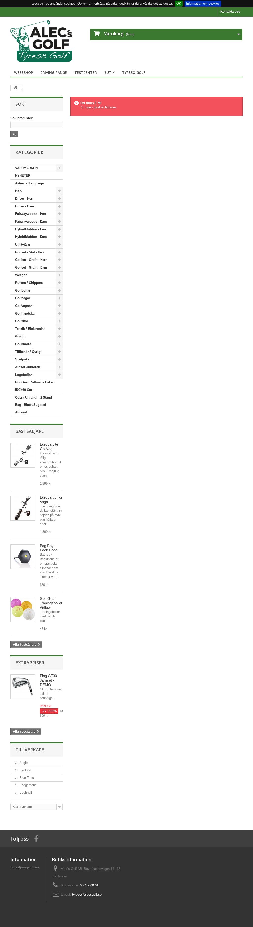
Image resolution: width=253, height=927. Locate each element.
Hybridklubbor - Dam (31, 237)
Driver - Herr (24, 198)
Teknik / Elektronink (30, 329)
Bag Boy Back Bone (49, 548)
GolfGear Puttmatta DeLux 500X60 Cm (35, 386)
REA (18, 191)
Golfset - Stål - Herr (29, 252)
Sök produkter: (21, 118)
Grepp (19, 336)
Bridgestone (28, 785)
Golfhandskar (25, 313)
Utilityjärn (22, 244)
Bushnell (25, 792)
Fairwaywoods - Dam (31, 221)
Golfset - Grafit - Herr (31, 260)
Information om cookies (203, 3)
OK (178, 3)
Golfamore (23, 344)
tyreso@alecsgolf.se (87, 894)
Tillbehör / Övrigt (28, 352)
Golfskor (21, 321)
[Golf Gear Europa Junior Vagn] (22, 508)
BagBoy (25, 770)
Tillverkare (29, 750)
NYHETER (22, 175)
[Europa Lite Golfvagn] (22, 455)
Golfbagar (22, 298)
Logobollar (23, 375)
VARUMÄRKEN (26, 168)
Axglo (23, 763)
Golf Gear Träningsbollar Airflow (51, 603)
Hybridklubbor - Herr (30, 229)
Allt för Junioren (27, 367)
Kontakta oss (230, 11)
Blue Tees (26, 778)
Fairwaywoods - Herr (30, 214)
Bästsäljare (29, 431)
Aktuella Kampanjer (30, 183)
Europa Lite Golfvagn (49, 446)
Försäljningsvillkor (24, 867)
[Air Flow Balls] (22, 609)
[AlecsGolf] (46, 41)
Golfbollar (22, 290)
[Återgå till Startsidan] (15, 88)
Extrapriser (29, 663)
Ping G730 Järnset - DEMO (48, 680)
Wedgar (21, 275)
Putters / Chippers (29, 283)
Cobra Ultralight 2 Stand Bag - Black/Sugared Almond (33, 405)
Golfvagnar (23, 306)
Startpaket (22, 359)
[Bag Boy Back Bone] (22, 556)
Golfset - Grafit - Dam (31, 267)
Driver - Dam (24, 206)
